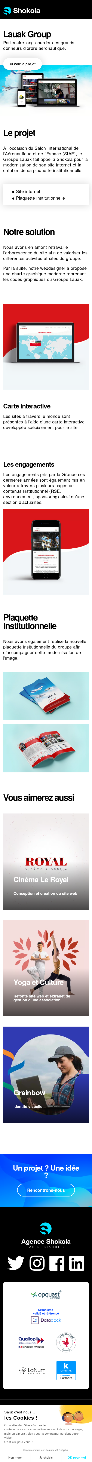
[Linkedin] (77, 1262)
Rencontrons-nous (46, 1190)
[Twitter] (18, 1262)
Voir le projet (24, 63)
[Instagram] (39, 1262)
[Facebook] (59, 1262)
